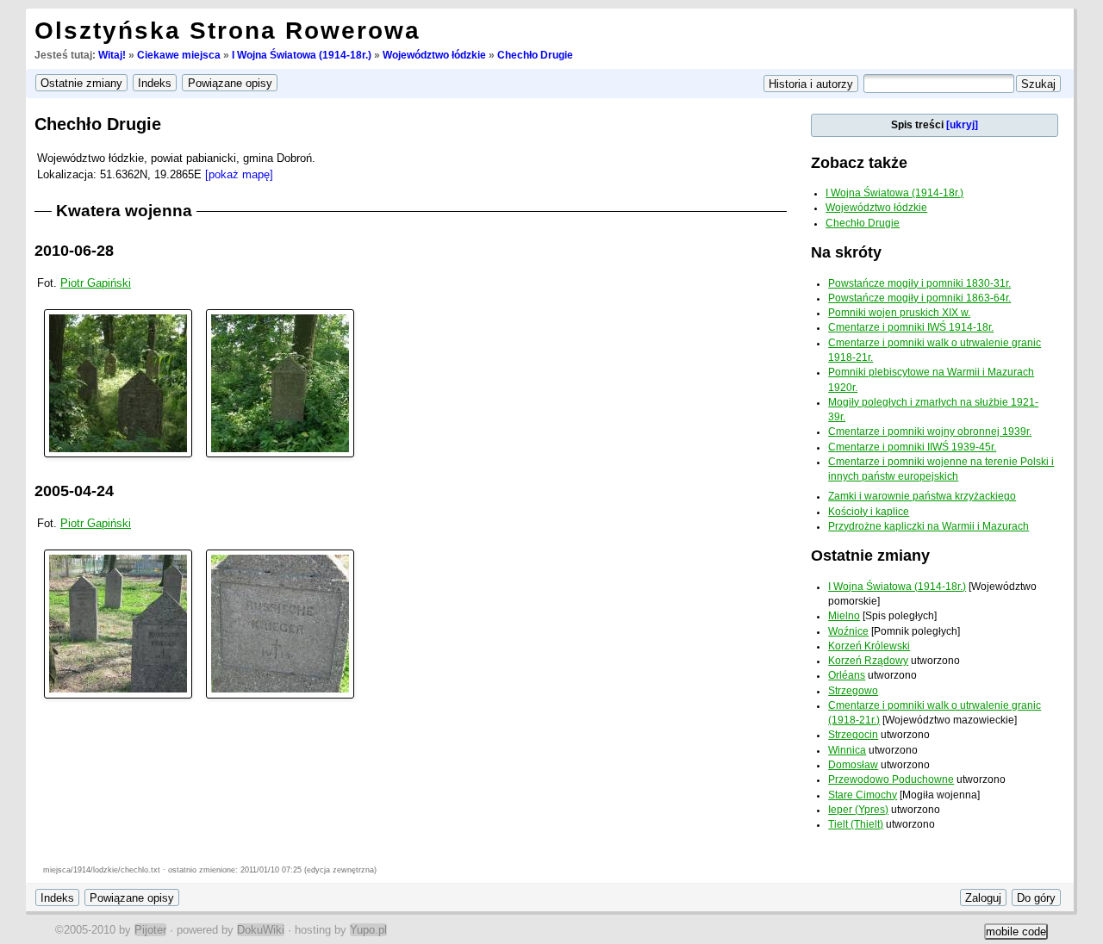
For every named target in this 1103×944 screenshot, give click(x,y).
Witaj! (112, 55)
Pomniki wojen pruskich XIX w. (899, 312)
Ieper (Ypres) (858, 809)
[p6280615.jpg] (118, 382)
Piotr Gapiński (95, 282)
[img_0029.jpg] (280, 623)
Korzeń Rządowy (868, 660)
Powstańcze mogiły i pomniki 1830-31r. (919, 283)
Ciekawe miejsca (179, 55)
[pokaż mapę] (239, 174)
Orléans (846, 675)
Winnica (847, 750)
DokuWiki (260, 929)
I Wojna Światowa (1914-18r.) (301, 55)
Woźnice (848, 631)
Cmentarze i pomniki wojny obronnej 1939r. (929, 431)
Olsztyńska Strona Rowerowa (227, 30)
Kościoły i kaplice (868, 511)
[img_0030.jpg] (118, 623)
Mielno (844, 616)
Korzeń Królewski (869, 646)
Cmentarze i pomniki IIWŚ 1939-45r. (912, 447)
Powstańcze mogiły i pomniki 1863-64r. (919, 298)
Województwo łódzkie (434, 55)
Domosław (853, 765)
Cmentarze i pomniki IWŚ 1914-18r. (911, 327)
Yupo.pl (368, 929)
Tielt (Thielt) (855, 824)
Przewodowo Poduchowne (891, 779)
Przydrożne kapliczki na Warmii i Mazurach (928, 526)
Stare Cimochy (862, 795)
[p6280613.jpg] (280, 382)
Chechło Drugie (535, 55)
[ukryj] (962, 125)
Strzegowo (853, 691)
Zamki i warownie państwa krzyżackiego (922, 496)
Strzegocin (853, 735)
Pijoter (150, 929)
